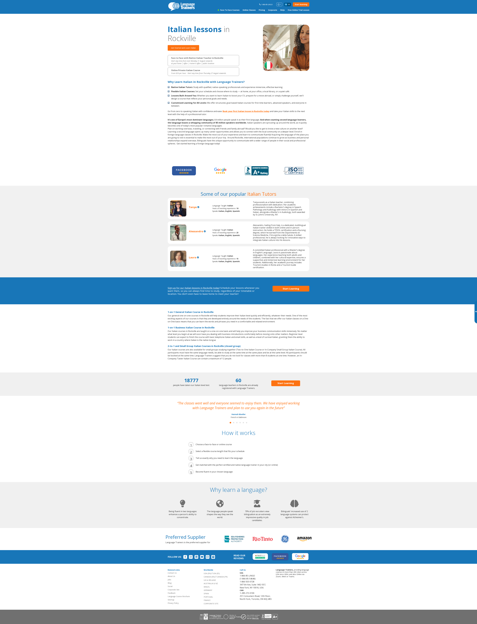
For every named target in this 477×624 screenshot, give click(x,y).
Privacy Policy (173, 608)
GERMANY (208, 595)
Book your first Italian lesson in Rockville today (246, 111)
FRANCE (207, 605)
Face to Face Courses (229, 10)
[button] (230, 427)
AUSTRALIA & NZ (211, 588)
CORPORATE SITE (211, 608)
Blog (169, 587)
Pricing (262, 10)
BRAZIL (207, 591)
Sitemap (171, 604)
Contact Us (172, 577)
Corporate (272, 10)
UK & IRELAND (210, 585)
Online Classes (249, 10)
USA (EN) (207, 578)
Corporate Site (173, 594)
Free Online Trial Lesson (298, 10)
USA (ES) (216, 578)
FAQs (282, 10)
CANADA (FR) (222, 581)
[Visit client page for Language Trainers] (251, 621)
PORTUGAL (208, 601)
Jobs (169, 584)
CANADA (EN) (209, 581)
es (289, 4)
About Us (171, 581)
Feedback (171, 598)
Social (170, 591)
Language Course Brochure (179, 601)
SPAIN (206, 598)
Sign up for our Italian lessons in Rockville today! (194, 287)
